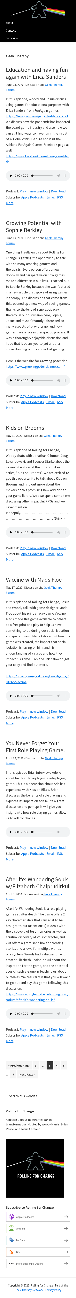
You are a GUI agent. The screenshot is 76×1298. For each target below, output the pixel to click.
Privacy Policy (53, 1290)
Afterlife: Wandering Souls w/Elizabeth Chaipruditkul (37, 882)
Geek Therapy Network (29, 1290)
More (9, 203)
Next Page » (27, 1075)
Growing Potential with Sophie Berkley (34, 226)
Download (58, 191)
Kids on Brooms (25, 427)
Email (50, 197)
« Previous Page (18, 1066)
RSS (60, 197)
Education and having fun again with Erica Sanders (37, 73)
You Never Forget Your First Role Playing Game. (35, 746)
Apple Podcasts (32, 197)
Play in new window (34, 191)
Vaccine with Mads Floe (34, 579)
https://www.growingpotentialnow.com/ (35, 366)
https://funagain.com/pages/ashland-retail (37, 116)
